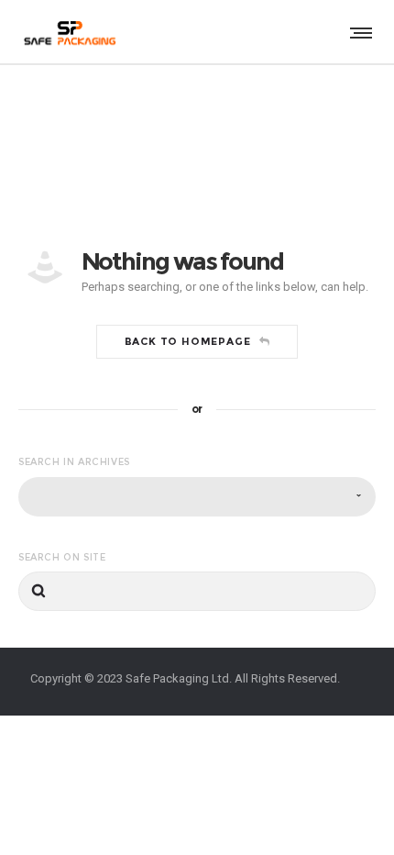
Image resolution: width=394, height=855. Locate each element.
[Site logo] (68, 32)
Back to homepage (188, 341)
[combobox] (197, 496)
